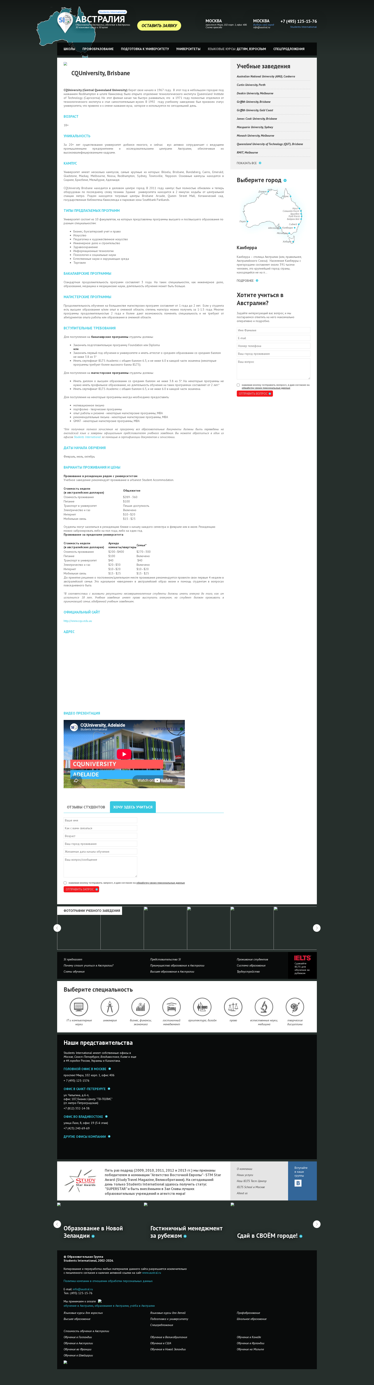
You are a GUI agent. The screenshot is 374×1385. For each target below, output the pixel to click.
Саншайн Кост (291, 211)
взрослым (257, 49)
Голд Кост (294, 216)
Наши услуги (245, 1175)
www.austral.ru (151, 1273)
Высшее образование (77, 1319)
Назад (57, 1224)
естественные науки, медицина (264, 1022)
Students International (112, 12)
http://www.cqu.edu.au (78, 621)
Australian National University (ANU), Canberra (266, 76)
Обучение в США (160, 1343)
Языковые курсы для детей (167, 1313)
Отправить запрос (80, 889)
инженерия (110, 1020)
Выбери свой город (263, 24)
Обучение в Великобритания (168, 1337)
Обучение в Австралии (78, 1343)
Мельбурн (282, 233)
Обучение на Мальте (250, 1349)
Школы (69, 49)
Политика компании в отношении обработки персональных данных (108, 1281)
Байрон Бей (293, 219)
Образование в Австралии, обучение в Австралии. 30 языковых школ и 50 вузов (103, 26)
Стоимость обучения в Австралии (86, 1331)
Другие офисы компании (85, 1137)
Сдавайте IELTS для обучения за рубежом (302, 968)
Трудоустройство (248, 971)
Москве (68, 1057)
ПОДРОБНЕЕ (245, 281)
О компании (244, 1169)
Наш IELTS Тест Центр (251, 1181)
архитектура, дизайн (202, 1020)
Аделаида (273, 227)
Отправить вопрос (253, 394)
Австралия (100, 19)
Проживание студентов (252, 959)
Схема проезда (214, 27)
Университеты (188, 49)
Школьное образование (251, 1319)
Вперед (317, 1224)
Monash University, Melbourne (255, 135)
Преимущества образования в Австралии (177, 965)
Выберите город (259, 180)
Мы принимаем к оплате (80, 1301)
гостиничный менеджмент (171, 1022)
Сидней (293, 224)
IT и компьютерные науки (79, 1022)
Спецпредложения (289, 49)
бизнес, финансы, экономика (141, 1022)
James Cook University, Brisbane (257, 119)
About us (242, 1193)
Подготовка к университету (145, 49)
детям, (242, 49)
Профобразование (98, 49)
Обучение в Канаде (249, 1337)
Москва (214, 21)
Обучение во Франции (77, 1349)
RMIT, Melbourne (247, 152)
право (233, 1020)
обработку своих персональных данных (160, 882)
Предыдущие (57, 928)
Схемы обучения (74, 971)
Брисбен (294, 213)
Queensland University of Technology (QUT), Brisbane (270, 144)
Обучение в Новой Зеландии (168, 1349)
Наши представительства (98, 1042)
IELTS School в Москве (251, 1187)
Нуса (295, 208)
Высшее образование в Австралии (172, 971)
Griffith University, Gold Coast (255, 110)
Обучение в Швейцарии (78, 1355)
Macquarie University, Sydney (255, 127)
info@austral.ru (261, 27)
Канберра (287, 227)
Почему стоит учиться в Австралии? (88, 965)
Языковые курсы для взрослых (83, 1313)
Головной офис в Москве (85, 1069)
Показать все (247, 163)
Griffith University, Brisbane (254, 102)
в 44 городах (72, 1061)
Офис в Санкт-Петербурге (85, 1089)
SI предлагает (73, 959)
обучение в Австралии (78, 1306)
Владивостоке (109, 1057)
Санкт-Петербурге (86, 1057)
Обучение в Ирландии (250, 1343)
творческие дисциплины (295, 1022)
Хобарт (287, 241)
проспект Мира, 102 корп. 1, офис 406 (226, 24)
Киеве (123, 1057)
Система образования (251, 965)
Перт (242, 221)
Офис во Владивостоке (83, 1117)
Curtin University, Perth (251, 85)
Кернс (285, 196)
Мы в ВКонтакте (298, 1183)
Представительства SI (165, 959)
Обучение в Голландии (78, 1337)
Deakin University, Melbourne (255, 93)
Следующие (317, 928)
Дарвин (262, 191)
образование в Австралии (112, 1306)
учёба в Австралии (142, 1306)
